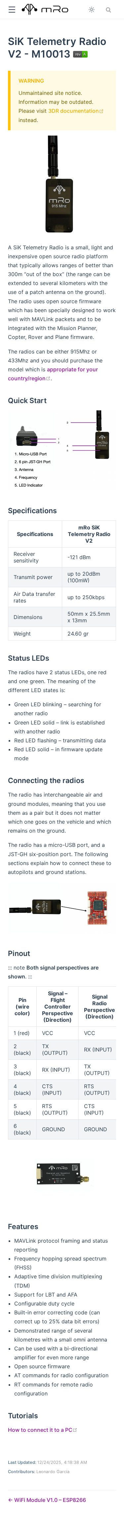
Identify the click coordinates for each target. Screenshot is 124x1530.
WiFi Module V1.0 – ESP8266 (49, 1500)
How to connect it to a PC (42, 1430)
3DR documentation (76, 110)
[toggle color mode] (91, 9)
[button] (11, 9)
